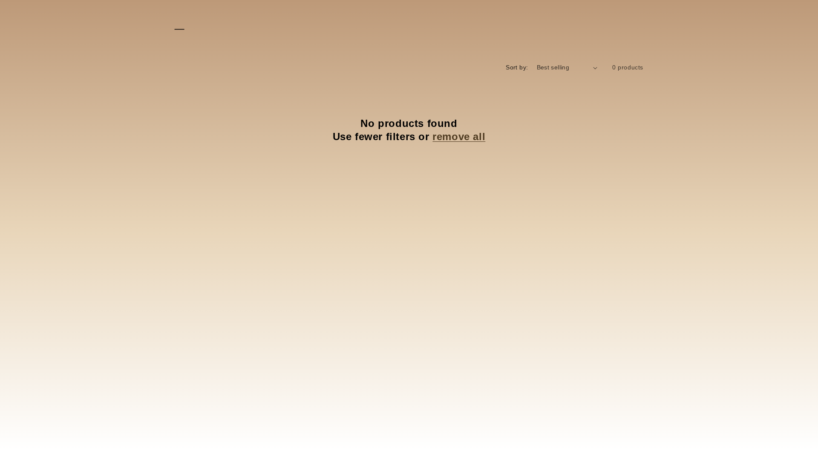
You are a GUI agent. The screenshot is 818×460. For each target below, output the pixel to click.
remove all (458, 136)
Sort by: (517, 67)
